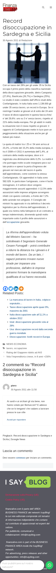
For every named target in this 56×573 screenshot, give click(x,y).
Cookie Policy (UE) (15, 499)
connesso (20, 457)
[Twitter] (10, 288)
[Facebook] (5, 288)
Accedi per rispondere (16, 420)
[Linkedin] (16, 288)
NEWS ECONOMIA (16, 344)
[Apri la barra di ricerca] (43, 7)
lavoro (9, 348)
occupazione (13, 222)
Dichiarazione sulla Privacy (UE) (22, 495)
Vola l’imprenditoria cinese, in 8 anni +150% (28, 356)
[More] (21, 288)
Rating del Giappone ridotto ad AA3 (24, 352)
